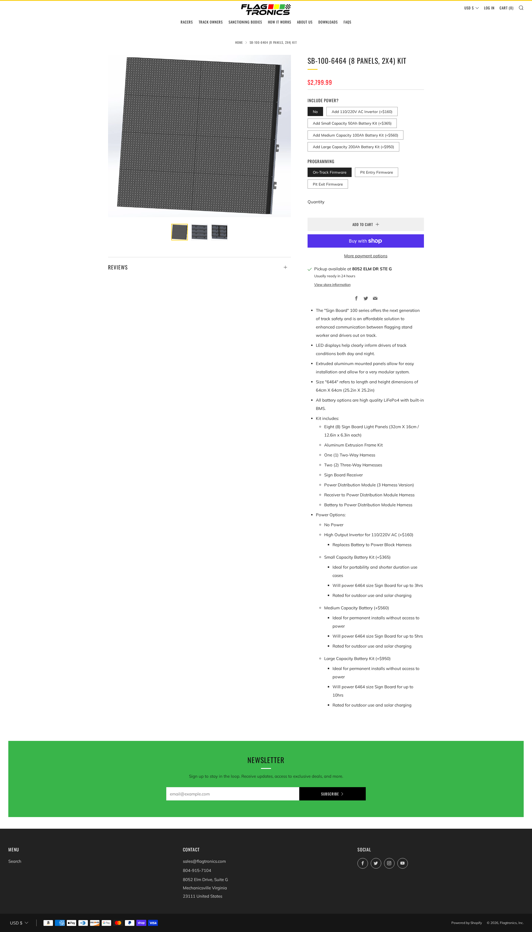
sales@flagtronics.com (204, 861)
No (315, 111)
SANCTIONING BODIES (245, 22)
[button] (179, 232)
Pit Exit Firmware (328, 184)
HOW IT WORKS (279, 22)
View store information (332, 284)
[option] (199, 136)
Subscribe (330, 794)
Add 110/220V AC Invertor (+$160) (362, 111)
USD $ (469, 8)
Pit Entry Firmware (376, 172)
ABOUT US (305, 22)
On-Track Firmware (329, 172)
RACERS (187, 22)
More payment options (365, 255)
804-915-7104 (197, 870)
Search (14, 861)
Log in (489, 8)
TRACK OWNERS (211, 22)
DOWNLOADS (328, 22)
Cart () (506, 8)
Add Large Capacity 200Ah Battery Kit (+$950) (353, 146)
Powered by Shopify (466, 923)
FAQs (347, 22)
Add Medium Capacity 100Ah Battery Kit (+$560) (355, 135)
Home (239, 42)
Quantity (316, 201)
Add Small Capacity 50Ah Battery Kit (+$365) (352, 123)
